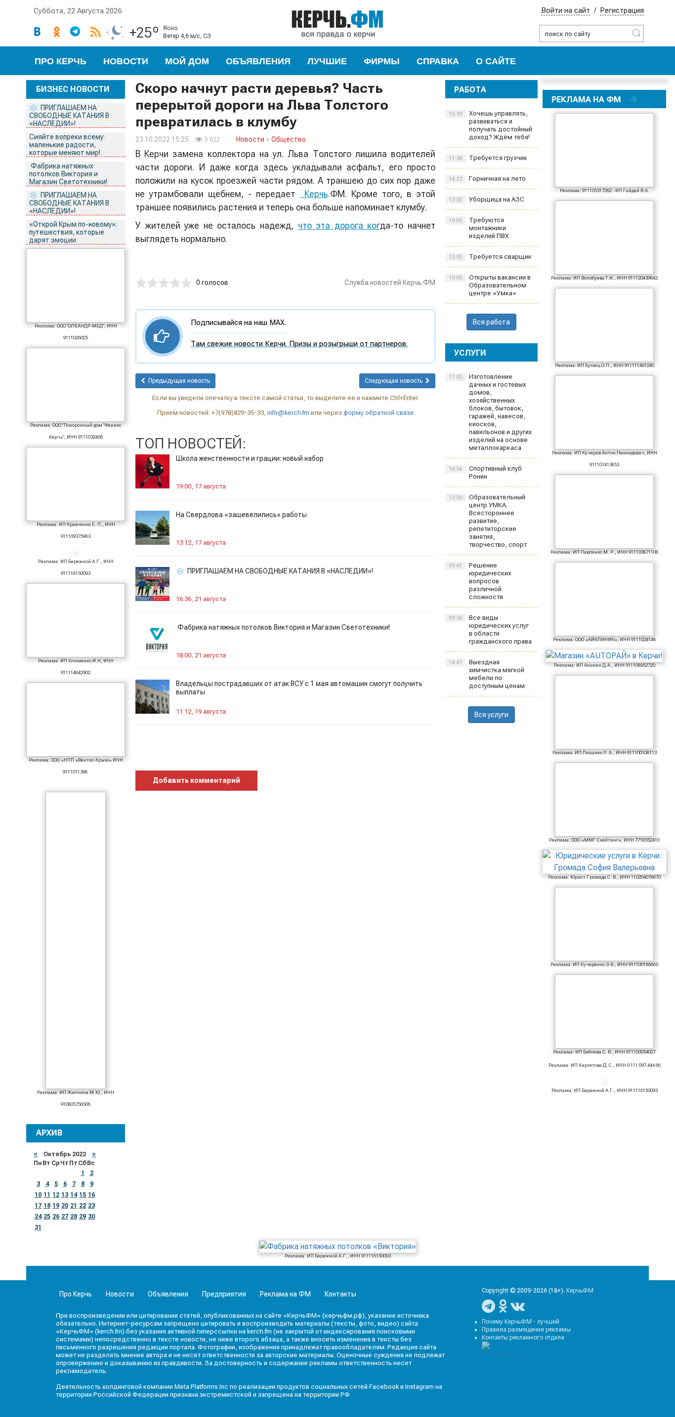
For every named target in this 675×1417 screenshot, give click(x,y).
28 (73, 1216)
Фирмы (382, 61)
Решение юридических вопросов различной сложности (480, 581)
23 (91, 1205)
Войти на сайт (565, 10)
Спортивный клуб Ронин (485, 472)
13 (64, 1194)
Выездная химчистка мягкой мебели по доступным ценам (487, 673)
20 (64, 1205)
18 (46, 1205)
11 (46, 1194)
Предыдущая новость (177, 380)
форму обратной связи (378, 412)
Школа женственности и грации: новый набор (250, 458)
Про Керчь (60, 61)
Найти (636, 32)
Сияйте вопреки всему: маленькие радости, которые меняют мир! (67, 145)
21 (73, 1205)
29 (82, 1216)
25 (46, 1216)
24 (38, 1216)
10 (38, 1194)
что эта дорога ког (339, 225)
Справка (438, 61)
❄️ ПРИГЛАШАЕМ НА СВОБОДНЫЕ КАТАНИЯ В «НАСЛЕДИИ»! (69, 115)
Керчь (314, 194)
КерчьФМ (579, 1290)
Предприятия (224, 1294)
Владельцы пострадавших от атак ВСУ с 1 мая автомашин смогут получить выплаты (299, 688)
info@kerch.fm (288, 412)
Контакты (340, 1294)
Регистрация (622, 10)
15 (82, 1194)
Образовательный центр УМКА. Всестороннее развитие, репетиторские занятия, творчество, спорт (488, 520)
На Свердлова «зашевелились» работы (241, 515)
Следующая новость (395, 380)
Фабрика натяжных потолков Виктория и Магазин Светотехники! (69, 174)
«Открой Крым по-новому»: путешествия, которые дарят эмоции (73, 232)
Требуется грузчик (488, 158)
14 (73, 1194)
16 (91, 1194)
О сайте (496, 61)
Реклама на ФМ (285, 1294)
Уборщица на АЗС (486, 199)
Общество (288, 139)
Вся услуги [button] (491, 715)
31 (38, 1227)
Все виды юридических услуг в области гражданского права (490, 629)
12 (55, 1194)
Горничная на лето (487, 178)
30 (91, 1216)
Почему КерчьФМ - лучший (520, 1321)
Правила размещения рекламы (526, 1329)
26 (55, 1216)
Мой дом (187, 61)
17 (38, 1205)
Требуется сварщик (490, 256)
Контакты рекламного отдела (523, 1337)
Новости (125, 61)
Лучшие (327, 61)
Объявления (258, 61)
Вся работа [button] (491, 322)
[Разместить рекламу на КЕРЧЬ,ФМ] (634, 99)
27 (64, 1216)
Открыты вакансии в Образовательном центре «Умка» (490, 285)
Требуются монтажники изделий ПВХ (479, 228)
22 (82, 1205)
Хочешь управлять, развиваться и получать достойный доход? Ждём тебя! (490, 125)
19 (55, 1205)
